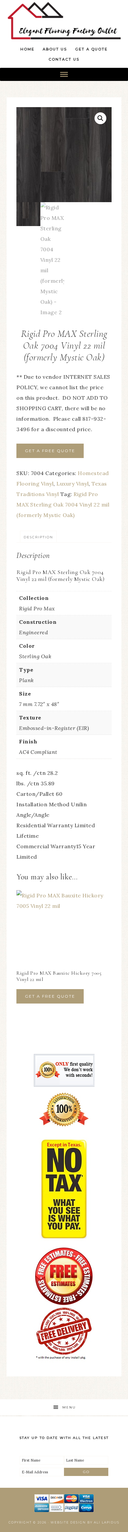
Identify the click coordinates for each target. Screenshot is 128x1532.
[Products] (64, 74)
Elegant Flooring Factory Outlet (64, 20)
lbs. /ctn (28, 783)
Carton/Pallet (36, 794)
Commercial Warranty (46, 846)
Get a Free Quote (50, 450)
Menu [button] (69, 1407)
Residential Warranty (45, 825)
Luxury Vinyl (72, 483)
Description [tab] (38, 537)
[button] (100, 118)
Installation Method (43, 804)
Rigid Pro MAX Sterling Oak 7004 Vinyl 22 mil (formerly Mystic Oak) (62, 504)
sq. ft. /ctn (31, 773)
